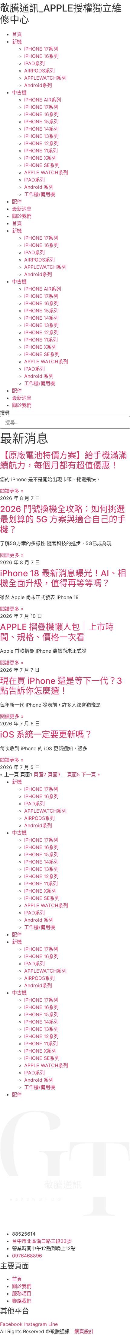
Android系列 (38, 85)
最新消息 (21, 209)
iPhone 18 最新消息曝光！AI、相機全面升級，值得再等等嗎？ (63, 578)
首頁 (17, 34)
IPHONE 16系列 (41, 56)
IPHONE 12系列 (41, 143)
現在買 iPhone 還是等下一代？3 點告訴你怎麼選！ (61, 686)
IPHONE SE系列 (42, 165)
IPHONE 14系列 (41, 129)
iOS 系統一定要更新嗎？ (46, 734)
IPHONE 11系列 (41, 151)
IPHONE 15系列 (41, 121)
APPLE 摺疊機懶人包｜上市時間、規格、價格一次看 (57, 632)
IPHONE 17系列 (41, 49)
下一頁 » (90, 774)
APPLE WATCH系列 (46, 172)
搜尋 (5, 412)
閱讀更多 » (12, 491)
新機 (17, 41)
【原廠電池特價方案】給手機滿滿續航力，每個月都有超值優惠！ (63, 460)
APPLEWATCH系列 (45, 78)
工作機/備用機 (39, 194)
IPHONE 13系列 (41, 136)
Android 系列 (39, 187)
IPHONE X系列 (40, 158)
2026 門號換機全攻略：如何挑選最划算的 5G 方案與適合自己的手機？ (63, 519)
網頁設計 (84, 1331)
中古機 (19, 92)
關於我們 (21, 216)
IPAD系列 (34, 63)
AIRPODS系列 (39, 71)
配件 (17, 201)
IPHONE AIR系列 (42, 100)
